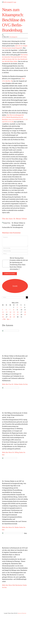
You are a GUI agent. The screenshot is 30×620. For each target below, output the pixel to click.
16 (17, 312)
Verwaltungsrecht (13, 36)
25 (25, 314)
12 (3, 312)
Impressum (20, 613)
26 (3, 317)
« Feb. (4, 319)
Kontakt (15, 286)
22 (14, 314)
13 (6, 312)
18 (25, 312)
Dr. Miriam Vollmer (20, 219)
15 (14, 312)
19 (3, 314)
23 (17, 314)
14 (10, 312)
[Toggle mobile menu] (27, 2)
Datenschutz (24, 613)
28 (10, 317)
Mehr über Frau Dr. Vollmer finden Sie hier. (15, 384)
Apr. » (8, 319)
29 (14, 317)
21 (10, 314)
